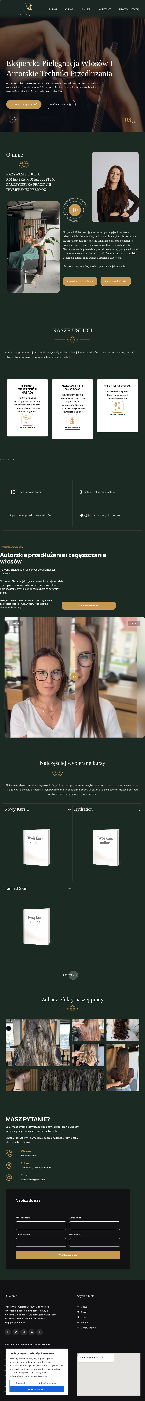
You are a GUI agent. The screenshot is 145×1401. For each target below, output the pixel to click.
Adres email (75, 1218)
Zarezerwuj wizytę (21, 98)
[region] (37, 1372)
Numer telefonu (23, 1234)
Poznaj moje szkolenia (80, 281)
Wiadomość (75, 1234)
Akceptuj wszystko (37, 1389)
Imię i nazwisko (23, 1218)
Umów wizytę (129, 9)
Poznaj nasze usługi (56, 98)
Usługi (52, 9)
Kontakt (105, 9)
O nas (69, 9)
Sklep (86, 9)
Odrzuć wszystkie (47, 1383)
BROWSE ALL (70, 975)
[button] (0, 459)
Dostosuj (20, 1383)
